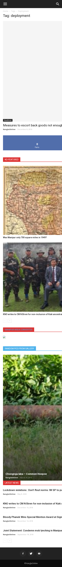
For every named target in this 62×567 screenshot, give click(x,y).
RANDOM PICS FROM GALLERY (19, 348)
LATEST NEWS (12, 483)
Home (5, 11)
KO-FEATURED (12, 159)
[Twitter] (31, 554)
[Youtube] (39, 554)
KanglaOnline (9, 129)
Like (37, 136)
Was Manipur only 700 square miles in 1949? (25, 237)
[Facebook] (23, 554)
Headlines (8, 120)
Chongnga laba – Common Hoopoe (26, 473)
